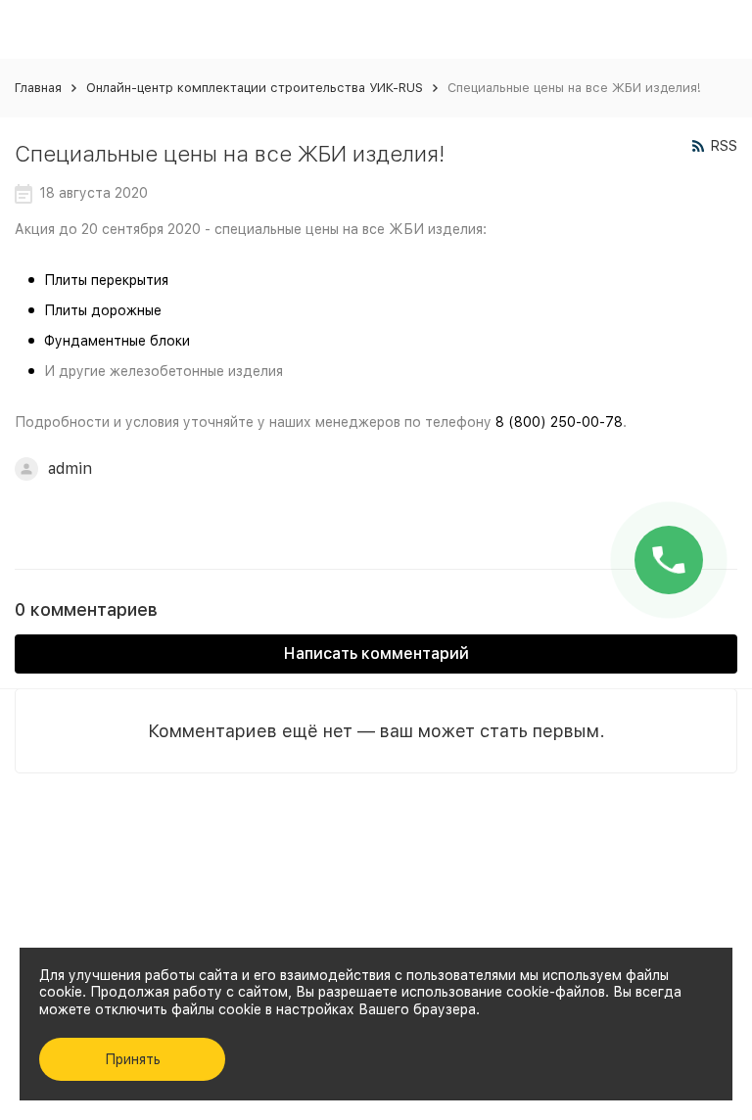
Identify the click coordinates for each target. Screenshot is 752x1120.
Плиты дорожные (103, 310)
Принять (133, 1059)
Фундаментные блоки (117, 341)
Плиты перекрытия (106, 280)
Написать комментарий (376, 653)
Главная (38, 87)
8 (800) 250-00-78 (559, 422)
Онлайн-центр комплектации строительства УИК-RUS (254, 87)
